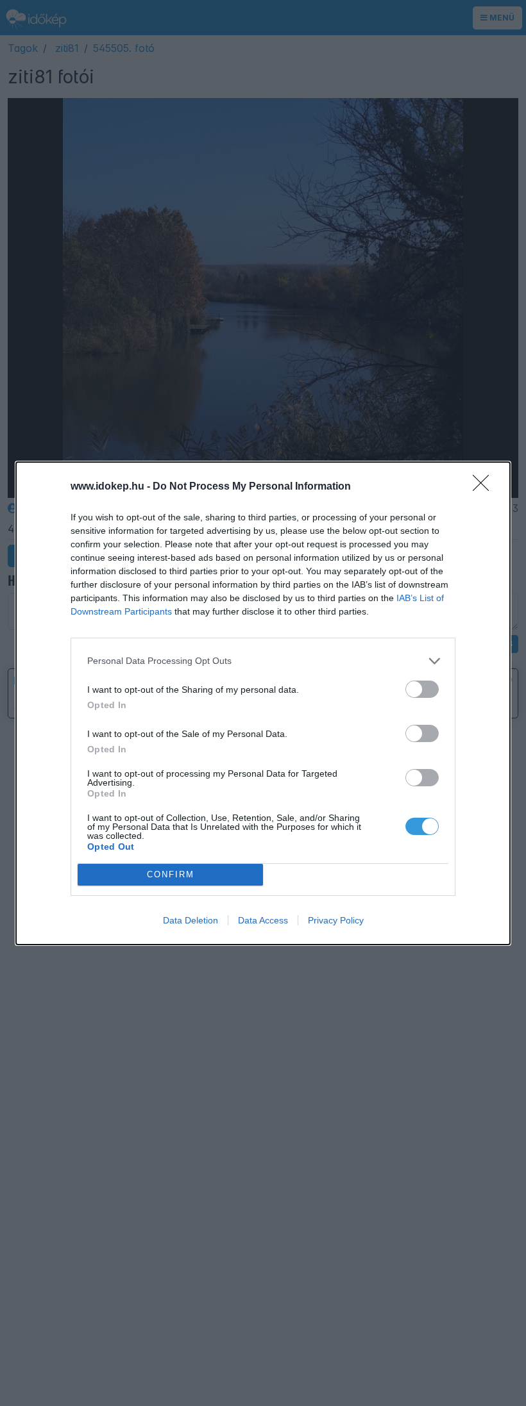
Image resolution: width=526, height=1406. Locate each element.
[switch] (422, 689)
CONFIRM (170, 874)
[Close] (485, 487)
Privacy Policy (336, 920)
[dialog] (263, 703)
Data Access (263, 920)
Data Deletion (190, 920)
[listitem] (263, 661)
